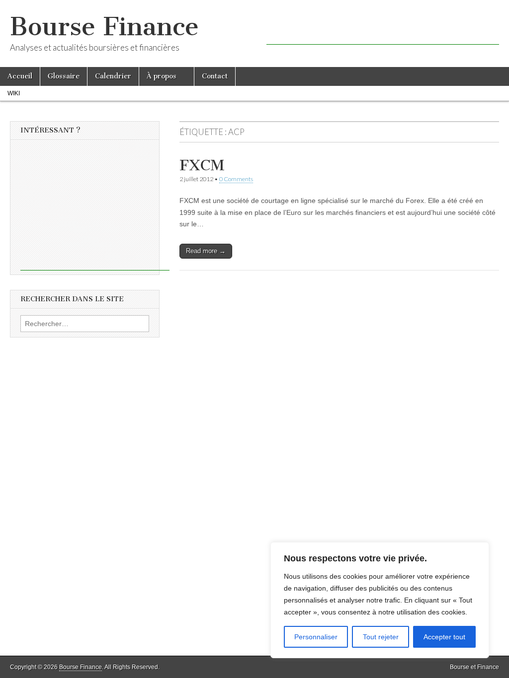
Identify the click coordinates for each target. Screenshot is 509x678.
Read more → (206, 251)
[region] (379, 600)
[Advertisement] (382, 30)
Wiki (13, 93)
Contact (215, 76)
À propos (161, 76)
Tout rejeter (381, 637)
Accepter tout (444, 637)
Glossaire (64, 76)
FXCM (202, 165)
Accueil (19, 76)
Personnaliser (316, 637)
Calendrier (113, 76)
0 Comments (236, 179)
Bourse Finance (104, 26)
